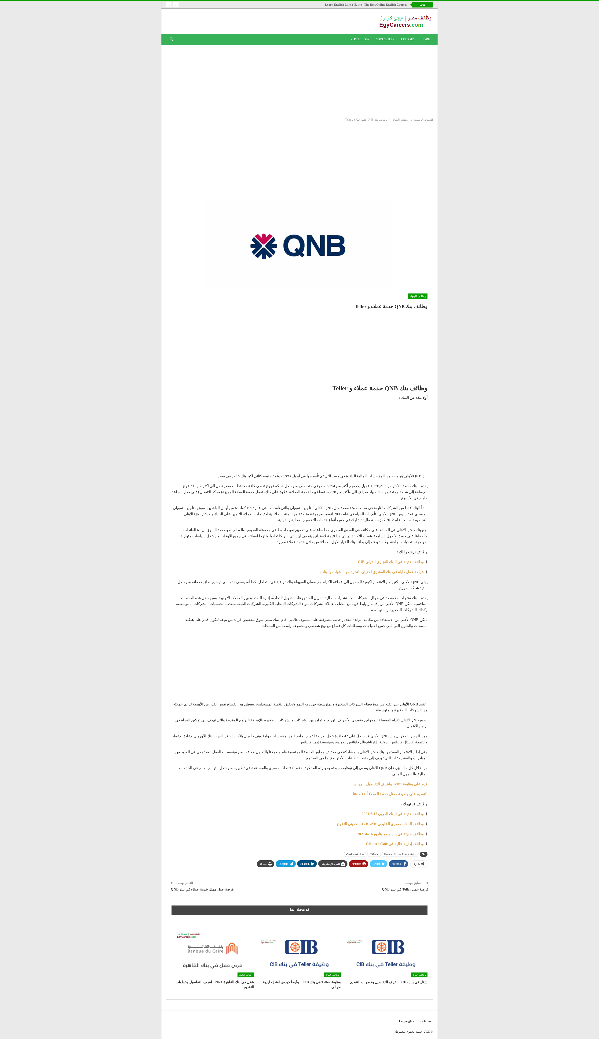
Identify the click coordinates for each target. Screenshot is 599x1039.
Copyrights (406, 1021)
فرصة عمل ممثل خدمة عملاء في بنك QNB (202, 889)
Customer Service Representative (400, 854)
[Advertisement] (299, 80)
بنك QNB (374, 854)
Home (425, 39)
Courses (408, 39)
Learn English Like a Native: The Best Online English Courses (366, 4)
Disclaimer (425, 1021)
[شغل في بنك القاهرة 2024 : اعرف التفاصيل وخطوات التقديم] (213, 948)
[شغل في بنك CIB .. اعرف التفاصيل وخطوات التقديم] (386, 948)
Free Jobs (361, 39)
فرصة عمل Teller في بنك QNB (405, 889)
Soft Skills (385, 39)
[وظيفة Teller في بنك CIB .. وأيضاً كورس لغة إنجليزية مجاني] (299, 948)
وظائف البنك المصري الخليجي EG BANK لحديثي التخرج (380, 824)
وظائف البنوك (417, 296)
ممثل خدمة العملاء (355, 854)
